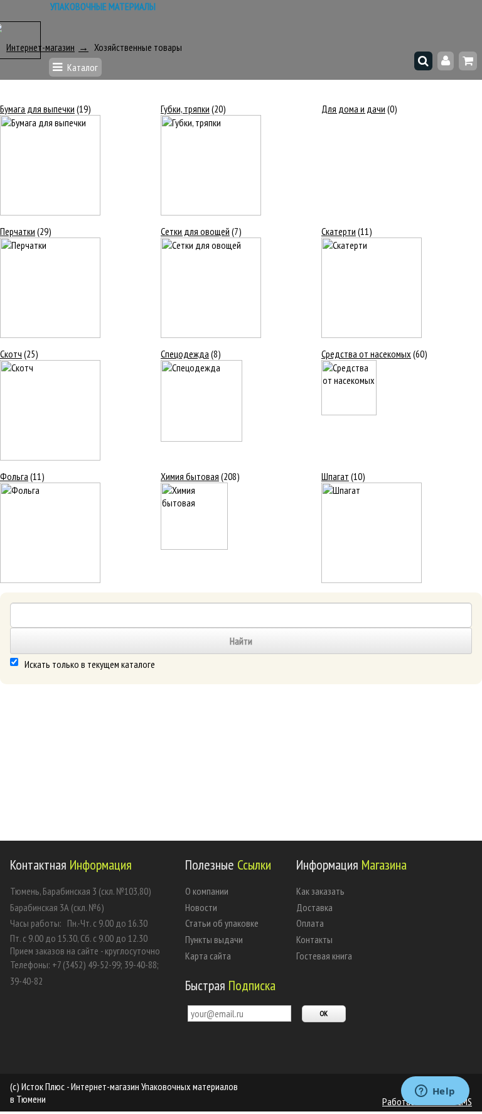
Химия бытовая (190, 476)
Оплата (310, 923)
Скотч (11, 353)
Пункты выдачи (214, 939)
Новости (201, 907)
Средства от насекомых (366, 353)
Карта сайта (208, 955)
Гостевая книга (324, 955)
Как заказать (320, 891)
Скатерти (338, 231)
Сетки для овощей (195, 231)
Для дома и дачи (353, 108)
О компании (206, 891)
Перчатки (17, 231)
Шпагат (335, 476)
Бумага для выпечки (37, 108)
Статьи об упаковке (222, 923)
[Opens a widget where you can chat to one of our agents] (434, 1092)
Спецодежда (185, 353)
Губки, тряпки (185, 108)
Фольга (14, 476)
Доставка (314, 907)
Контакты (314, 939)
